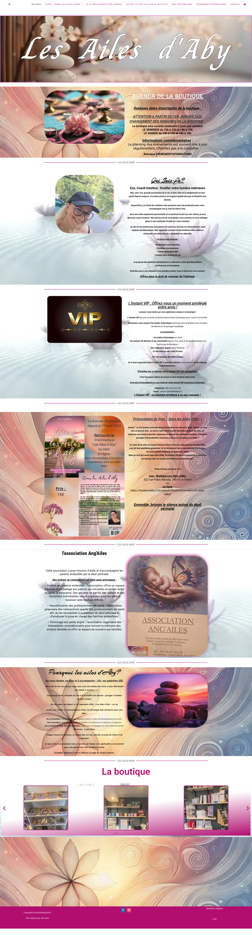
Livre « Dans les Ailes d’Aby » (64, 4)
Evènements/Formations (211, 4)
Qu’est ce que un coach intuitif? (147, 4)
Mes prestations (182, 4)
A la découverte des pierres (104, 4)
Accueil (36, 4)
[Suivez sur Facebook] (123, 910)
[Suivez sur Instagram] (129, 910)
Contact (235, 4)
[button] (4, 808)
